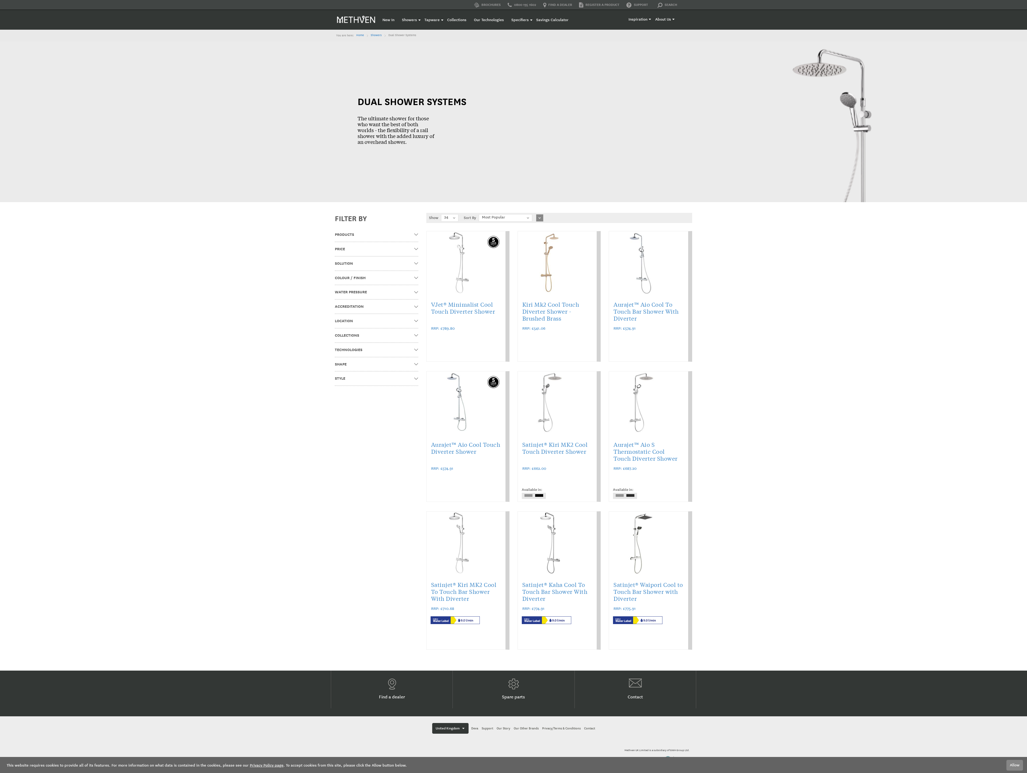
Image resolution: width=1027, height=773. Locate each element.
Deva (474, 728)
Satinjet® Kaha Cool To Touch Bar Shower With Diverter (555, 591)
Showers (376, 35)
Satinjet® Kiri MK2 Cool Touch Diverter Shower (555, 448)
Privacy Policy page (266, 765)
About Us (663, 19)
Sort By (470, 218)
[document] (513, 765)
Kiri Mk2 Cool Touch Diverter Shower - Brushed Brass (550, 311)
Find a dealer (560, 5)
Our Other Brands (526, 728)
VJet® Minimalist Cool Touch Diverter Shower (463, 308)
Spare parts (513, 696)
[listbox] (534, 496)
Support (641, 5)
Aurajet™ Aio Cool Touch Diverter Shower (465, 448)
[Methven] (356, 19)
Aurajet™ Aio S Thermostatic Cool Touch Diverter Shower (646, 451)
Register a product (602, 5)
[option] (528, 495)
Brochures (491, 5)
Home (360, 35)
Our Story (503, 728)
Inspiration (638, 19)
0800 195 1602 (525, 5)
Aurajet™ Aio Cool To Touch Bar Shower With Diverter (646, 311)
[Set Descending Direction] (539, 218)
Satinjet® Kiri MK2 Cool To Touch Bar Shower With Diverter (464, 591)
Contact (635, 696)
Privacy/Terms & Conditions (561, 728)
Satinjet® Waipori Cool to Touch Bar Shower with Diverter (648, 591)
